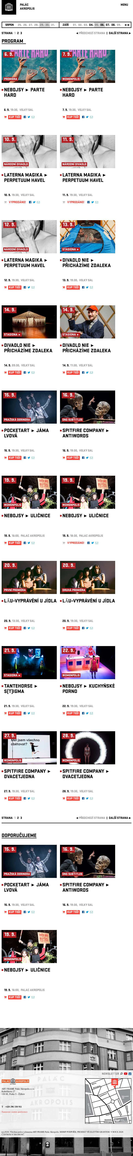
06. (102, 25)
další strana (118, 33)
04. (91, 25)
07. (108, 25)
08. (113, 25)
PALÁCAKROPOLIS (27, 7)
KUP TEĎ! (15, 117)
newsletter (110, 1074)
